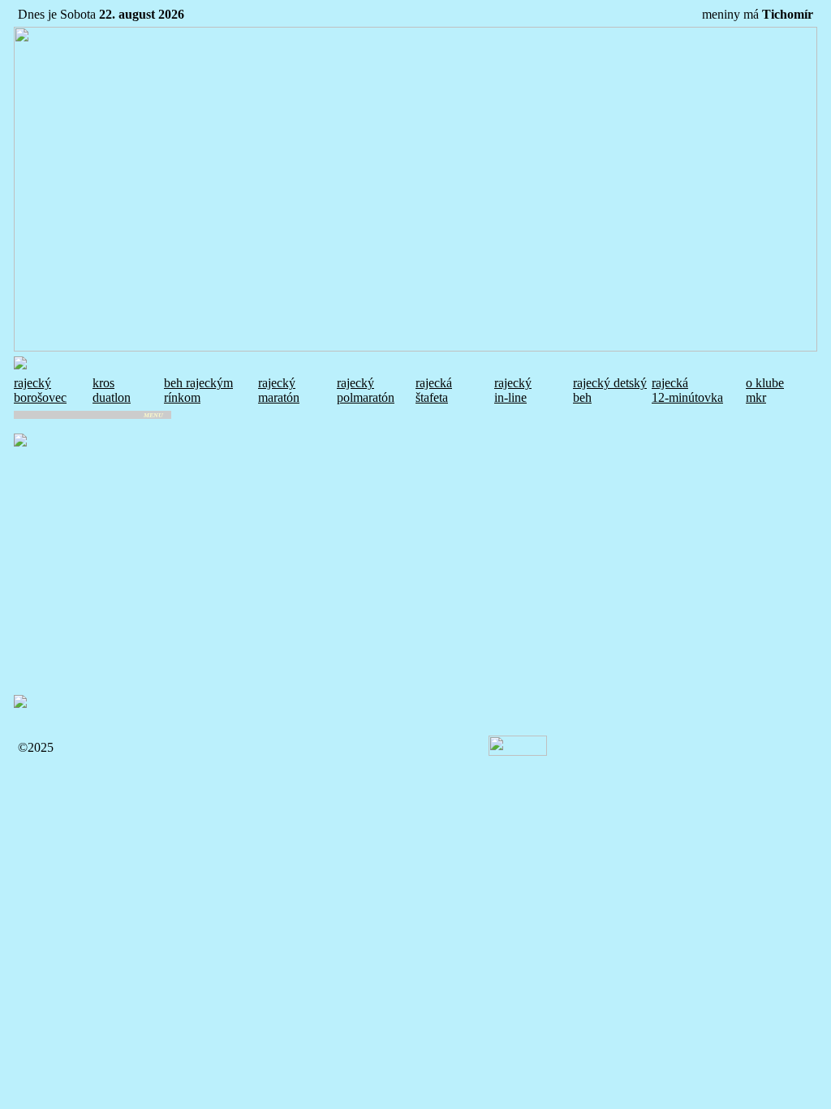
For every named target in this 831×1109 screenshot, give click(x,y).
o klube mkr (765, 390)
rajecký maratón (278, 390)
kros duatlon (112, 390)
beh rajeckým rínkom (198, 390)
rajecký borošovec (40, 390)
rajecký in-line (513, 390)
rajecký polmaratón (365, 390)
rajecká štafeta (434, 390)
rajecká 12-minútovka (687, 390)
